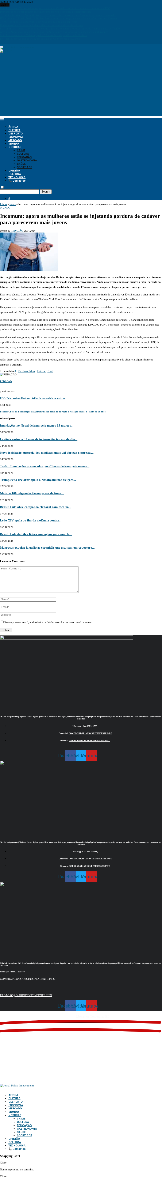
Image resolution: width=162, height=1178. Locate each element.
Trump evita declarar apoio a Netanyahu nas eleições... (38, 479)
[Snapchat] (13, 42)
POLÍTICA (14, 174)
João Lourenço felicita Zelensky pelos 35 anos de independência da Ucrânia (43, 35)
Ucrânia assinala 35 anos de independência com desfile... (38, 439)
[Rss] (15, 42)
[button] (81, 747)
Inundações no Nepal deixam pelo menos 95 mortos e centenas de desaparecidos (45, 11)
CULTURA (14, 130)
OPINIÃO (14, 170)
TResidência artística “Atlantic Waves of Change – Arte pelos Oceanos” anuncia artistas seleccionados (58, 15)
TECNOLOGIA (17, 177)
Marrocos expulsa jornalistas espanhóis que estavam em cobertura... (47, 547)
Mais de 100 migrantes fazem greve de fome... (32, 493)
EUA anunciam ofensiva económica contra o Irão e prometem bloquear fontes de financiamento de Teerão (60, 28)
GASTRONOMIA (27, 160)
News (12, 204)
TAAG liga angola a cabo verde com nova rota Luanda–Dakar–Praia (38, 21)
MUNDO (13, 143)
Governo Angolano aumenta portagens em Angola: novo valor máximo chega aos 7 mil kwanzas (54, 31)
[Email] (10, 42)
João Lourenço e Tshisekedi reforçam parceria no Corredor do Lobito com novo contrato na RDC (55, 8)
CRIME (21, 150)
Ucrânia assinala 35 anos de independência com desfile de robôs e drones (41, 25)
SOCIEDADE (24, 167)
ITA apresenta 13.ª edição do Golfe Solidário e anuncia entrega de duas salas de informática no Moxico (58, 18)
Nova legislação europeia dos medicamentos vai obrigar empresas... (47, 452)
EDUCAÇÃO (24, 157)
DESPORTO (15, 133)
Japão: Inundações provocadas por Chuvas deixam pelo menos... (44, 466)
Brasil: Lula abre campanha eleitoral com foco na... (35, 507)
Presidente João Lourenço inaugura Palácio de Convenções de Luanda (40, 38)
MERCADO (15, 140)
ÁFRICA (13, 126)
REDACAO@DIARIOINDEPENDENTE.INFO (89, 740)
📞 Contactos (17, 180)
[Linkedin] (6, 42)
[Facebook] (1, 42)
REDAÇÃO (17, 230)
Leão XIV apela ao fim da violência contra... (30, 520)
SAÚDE (21, 163)
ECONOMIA (15, 136)
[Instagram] (4, 42)
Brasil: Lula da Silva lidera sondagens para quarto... (36, 534)
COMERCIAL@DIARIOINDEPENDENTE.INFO (90, 733)
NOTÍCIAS (14, 147)
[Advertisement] (81, 86)
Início (3, 204)
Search (45, 191)
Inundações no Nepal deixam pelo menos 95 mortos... (36, 425)
